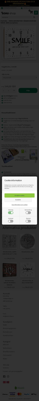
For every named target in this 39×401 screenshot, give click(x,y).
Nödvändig (10, 210)
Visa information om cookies (19, 205)
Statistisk (28, 218)
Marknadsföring (28, 210)
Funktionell (10, 218)
